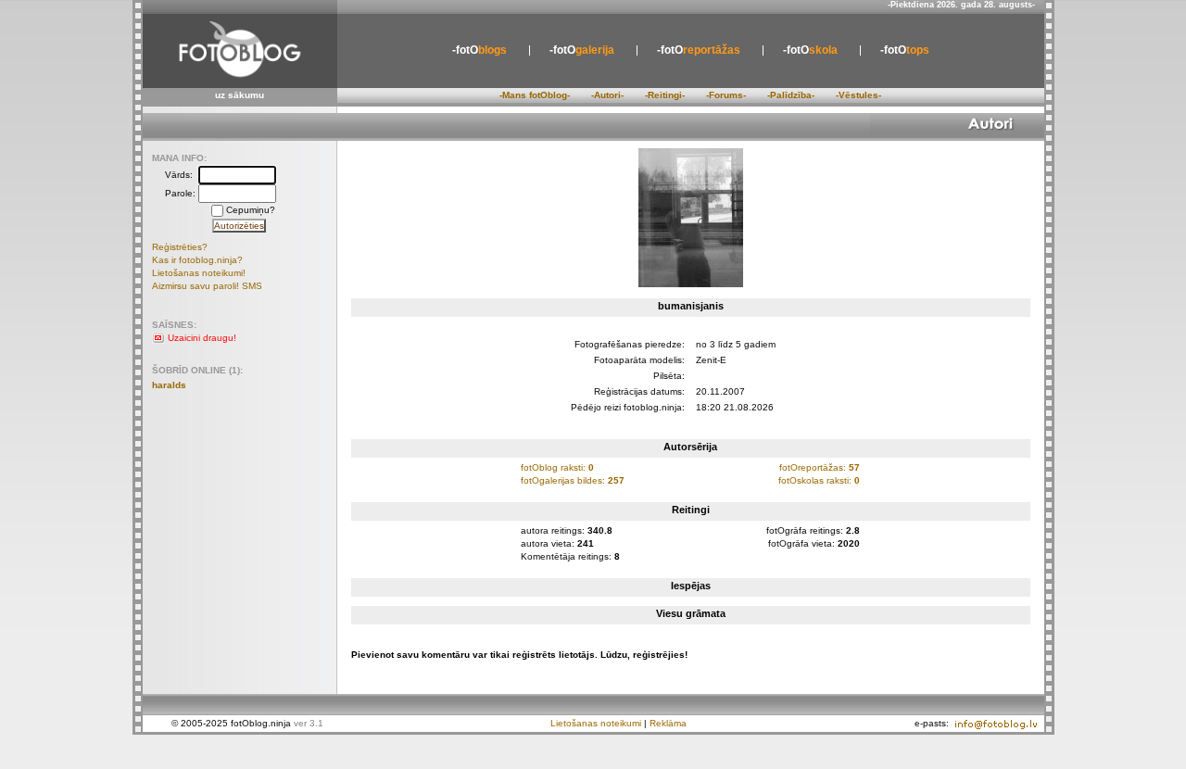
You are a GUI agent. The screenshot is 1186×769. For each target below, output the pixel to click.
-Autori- (607, 95)
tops (904, 50)
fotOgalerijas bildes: (573, 480)
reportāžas (698, 50)
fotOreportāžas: (819, 467)
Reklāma (668, 723)
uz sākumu (239, 95)
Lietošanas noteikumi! (199, 273)
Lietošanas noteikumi (595, 723)
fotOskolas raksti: (819, 480)
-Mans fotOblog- (534, 95)
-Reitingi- (665, 95)
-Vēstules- (858, 95)
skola (810, 50)
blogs (479, 50)
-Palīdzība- (790, 95)
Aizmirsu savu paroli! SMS (207, 286)
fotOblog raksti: (557, 467)
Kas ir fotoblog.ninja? (197, 260)
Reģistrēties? (180, 247)
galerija (581, 50)
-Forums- (726, 95)
